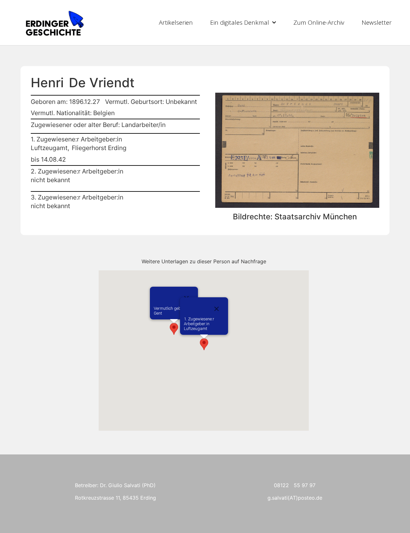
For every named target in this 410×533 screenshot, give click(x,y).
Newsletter (377, 22)
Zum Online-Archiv (318, 22)
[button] (174, 329)
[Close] (216, 309)
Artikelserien (176, 22)
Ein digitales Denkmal (239, 22)
